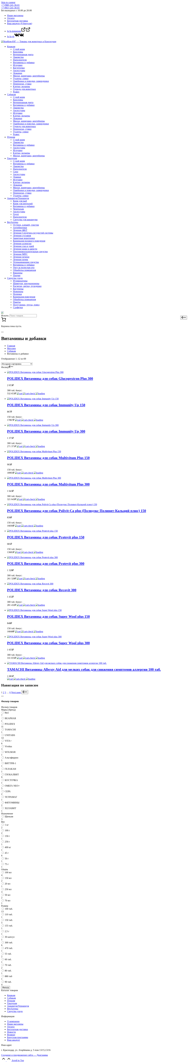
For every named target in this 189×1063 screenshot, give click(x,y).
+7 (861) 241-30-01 (10, 8)
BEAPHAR (10, 718)
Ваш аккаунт (13, 1040)
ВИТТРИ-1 (10, 763)
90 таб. (8, 982)
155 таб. (9, 925)
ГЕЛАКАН (10, 769)
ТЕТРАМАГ (11, 797)
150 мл (8, 878)
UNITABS (10, 735)
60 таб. (8, 959)
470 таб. (9, 948)
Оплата (10, 1026)
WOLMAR (10, 752)
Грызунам (12, 1003)
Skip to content (8, 2)
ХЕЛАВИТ (10, 808)
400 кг (8, 847)
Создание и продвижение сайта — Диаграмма (24, 1055)
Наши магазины (15, 1024)
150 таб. (9, 920)
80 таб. (8, 970)
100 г (7, 830)
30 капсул (9, 937)
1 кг (7, 825)
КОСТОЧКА (11, 780)
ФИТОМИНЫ (12, 802)
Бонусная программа (17, 1037)
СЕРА (8, 791)
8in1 (7, 712)
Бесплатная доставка (17, 1029)
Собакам (11, 998)
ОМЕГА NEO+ (12, 785)
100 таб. (9, 909)
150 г (7, 836)
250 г (7, 841)
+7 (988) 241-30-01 (10, 5)
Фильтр (5, 987)
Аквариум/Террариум (18, 1006)
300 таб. (9, 942)
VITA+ (8, 741)
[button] (183, 318)
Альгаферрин (11, 757)
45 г (7, 853)
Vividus (8, 746)
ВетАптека (12, 1008)
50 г (7, 858)
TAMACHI (10, 729)
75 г (7, 864)
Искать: (5, 315)
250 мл (8, 889)
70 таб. (8, 965)
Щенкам (9, 816)
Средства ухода (15, 1011)
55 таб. (8, 954)
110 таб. (9, 914)
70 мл (7, 900)
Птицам (11, 1000)
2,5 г (7, 931)
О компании (13, 1021)
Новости (11, 1032)
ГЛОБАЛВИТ (12, 774)
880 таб (8, 976)
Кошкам (11, 995)
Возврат (11, 1034)
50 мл (7, 895)
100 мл (8, 872)
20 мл (7, 883)
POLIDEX (10, 724)
